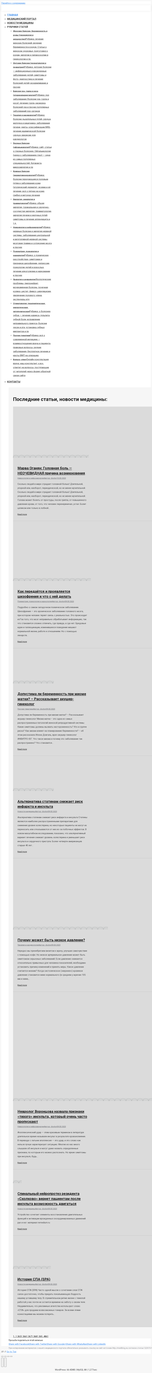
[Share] (5, 1356)
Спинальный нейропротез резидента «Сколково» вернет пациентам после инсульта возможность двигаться (49, 1199)
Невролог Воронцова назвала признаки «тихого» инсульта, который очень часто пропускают (52, 1116)
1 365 (18, 1336)
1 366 (23, 1336)
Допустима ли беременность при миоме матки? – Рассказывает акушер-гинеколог (52, 699)
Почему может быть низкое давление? (51, 940)
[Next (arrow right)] (5, 1362)
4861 (46, 1336)
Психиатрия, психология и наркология (35, 601)
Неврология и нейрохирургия (31, 478)
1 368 (34, 1336)
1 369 (39, 1336)
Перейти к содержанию (13, 3)
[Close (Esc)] (2, 1356)
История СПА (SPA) (34, 1279)
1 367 (29, 1336)
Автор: (50, 478)
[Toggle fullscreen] (8, 1356)
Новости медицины (26, 811)
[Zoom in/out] (11, 1356)
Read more (22, 514)
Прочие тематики (25, 709)
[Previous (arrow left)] (2, 1362)
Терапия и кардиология (28, 945)
